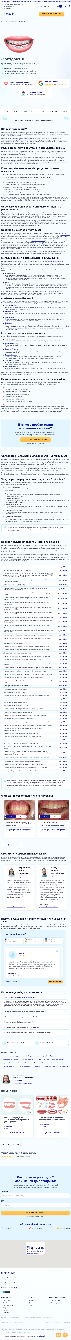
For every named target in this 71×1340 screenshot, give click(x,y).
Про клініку (6, 1300)
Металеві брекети (11, 339)
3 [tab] (13, 1144)
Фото (34, 111)
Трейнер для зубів (11, 305)
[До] (19, 810)
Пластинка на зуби (24, 1066)
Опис (6, 111)
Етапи (16, 111)
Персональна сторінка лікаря (22, 1083)
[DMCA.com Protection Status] (5, 1292)
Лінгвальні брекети (11, 366)
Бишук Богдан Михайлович (17, 976)
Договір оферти (15, 1317)
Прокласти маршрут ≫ (33, 1253)
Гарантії (3, 1317)
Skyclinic (1, 21)
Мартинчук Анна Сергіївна (21, 830)
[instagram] (65, 6)
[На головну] (9, 14)
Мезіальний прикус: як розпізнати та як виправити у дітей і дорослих (17, 1117)
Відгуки (54, 111)
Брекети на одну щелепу (10, 1059)
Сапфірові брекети (11, 343)
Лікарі (44, 111)
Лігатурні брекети (11, 355)
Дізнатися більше (17, 1133)
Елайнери (8, 323)
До (21, 816)
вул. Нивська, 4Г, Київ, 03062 (11, 1278)
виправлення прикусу (56, 261)
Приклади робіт (8, 1305)
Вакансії (5, 1310)
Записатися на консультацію (36, 439)
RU (58, 6)
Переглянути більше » (11, 981)
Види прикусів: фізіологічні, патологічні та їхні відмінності (52, 1117)
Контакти (6, 1312)
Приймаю (40, 1336)
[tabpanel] (19, 819)
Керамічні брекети (11, 349)
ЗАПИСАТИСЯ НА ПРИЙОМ (35, 1212)
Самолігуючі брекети (12, 360)
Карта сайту (48, 1317)
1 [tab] (8, 844)
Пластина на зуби (11, 311)
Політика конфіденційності (32, 1317)
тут (34, 1336)
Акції (30, 1305)
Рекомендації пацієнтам (58, 1303)
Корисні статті (55, 1300)
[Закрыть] (43, 1244)
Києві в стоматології (38, 241)
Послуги (31, 1300)
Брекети (7, 282)
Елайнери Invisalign (50, 1066)
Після (10, 816)
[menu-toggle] (68, 14)
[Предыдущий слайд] (3, 845)
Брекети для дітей (28, 1059)
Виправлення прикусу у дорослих (13, 1056)
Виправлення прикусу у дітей (37, 1056)
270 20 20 (44, 6)
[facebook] (68, 6)
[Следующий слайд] (21, 845)
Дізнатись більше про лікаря (16, 907)
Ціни (25, 111)
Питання (65, 111)
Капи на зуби (9, 317)
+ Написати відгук (55, 981)
